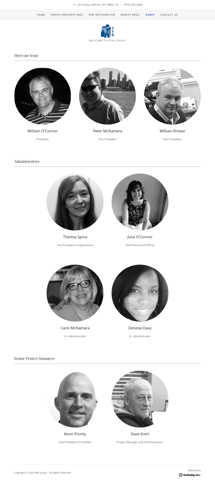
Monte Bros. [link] (131, 14)
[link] (107, 30)
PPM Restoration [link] (102, 14)
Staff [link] (150, 14)
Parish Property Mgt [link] (67, 14)
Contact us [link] (169, 14)
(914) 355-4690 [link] (133, 5)
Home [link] (41, 14)
